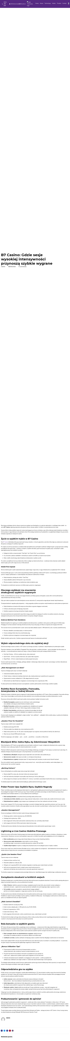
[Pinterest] (10, 1031)
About (41, 3)
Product (59, 3)
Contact (64, 3)
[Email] (13, 1031)
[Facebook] (2, 1031)
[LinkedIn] (7, 1031)
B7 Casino (5, 542)
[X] (4, 1031)
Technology (48, 3)
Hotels (54, 3)
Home (37, 3)
